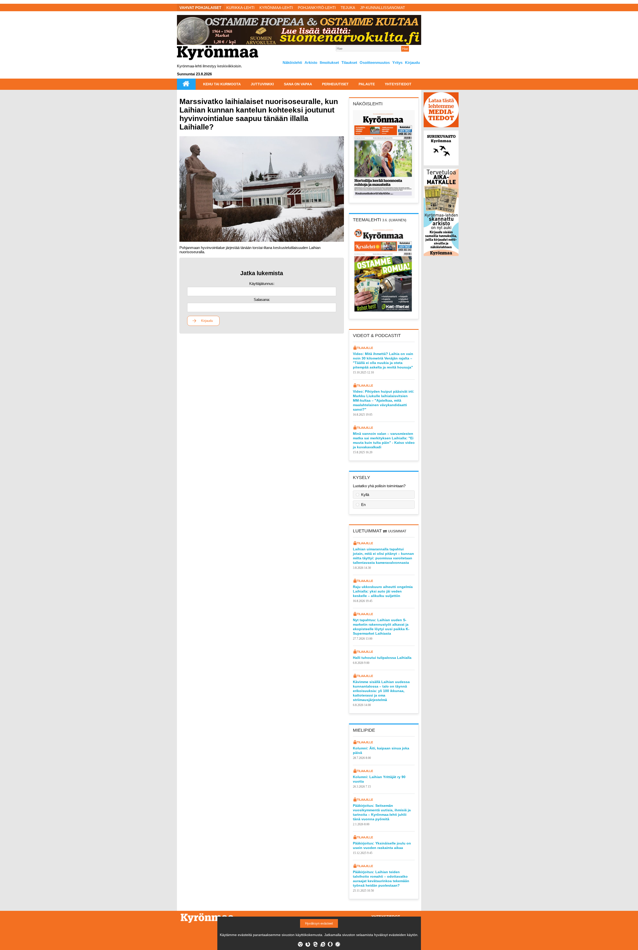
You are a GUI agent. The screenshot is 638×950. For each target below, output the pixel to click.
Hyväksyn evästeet (319, 923)
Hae (405, 49)
